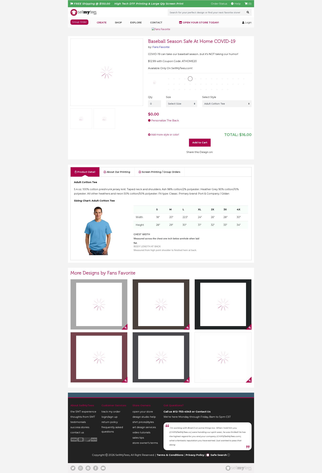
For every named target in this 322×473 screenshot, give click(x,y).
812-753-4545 (182, 411)
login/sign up (109, 416)
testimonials (78, 422)
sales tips (138, 437)
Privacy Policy (195, 455)
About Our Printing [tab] (118, 171)
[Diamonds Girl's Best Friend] (161, 357)
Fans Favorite (161, 47)
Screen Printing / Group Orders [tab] (160, 171)
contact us (77, 432)
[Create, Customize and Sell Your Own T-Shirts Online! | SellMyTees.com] (83, 12)
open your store (142, 411)
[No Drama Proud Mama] (98, 304)
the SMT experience (83, 411)
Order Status (219, 3)
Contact (156, 22)
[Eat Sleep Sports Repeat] (223, 304)
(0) (250, 3)
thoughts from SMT (82, 416)
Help (237, 3)
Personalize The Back (165, 120)
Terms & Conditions (170, 455)
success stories (79, 427)
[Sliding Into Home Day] (223, 357)
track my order (110, 411)
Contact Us (203, 411)
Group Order (79, 22)
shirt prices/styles (143, 422)
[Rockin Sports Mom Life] (98, 357)
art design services (144, 427)
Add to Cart (199, 142)
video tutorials (141, 432)
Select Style (209, 97)
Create (101, 22)
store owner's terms (145, 442)
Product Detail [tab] (86, 171)
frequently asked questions (112, 429)
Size (168, 97)
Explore (136, 22)
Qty (150, 97)
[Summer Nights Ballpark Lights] (161, 304)
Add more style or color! (164, 134)
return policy (109, 422)
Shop (118, 22)
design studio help (144, 416)
